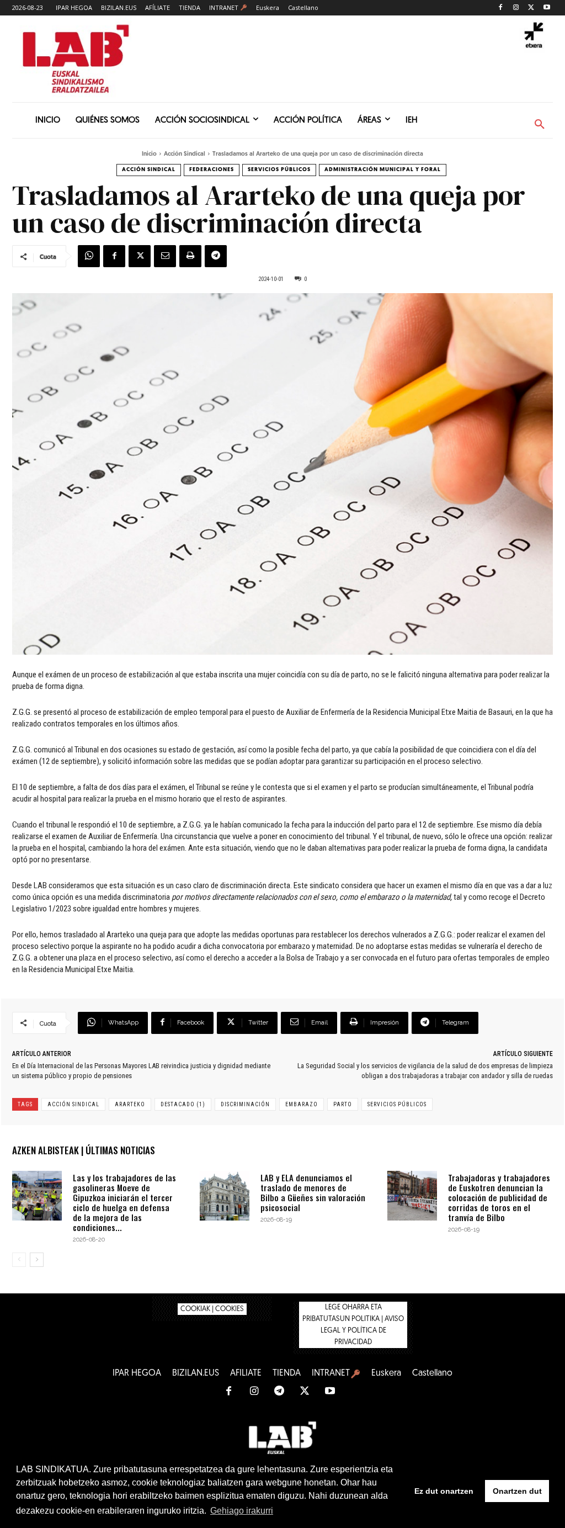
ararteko (130, 1104)
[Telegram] (216, 256)
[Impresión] (190, 256)
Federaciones (211, 170)
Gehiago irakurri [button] (241, 1510)
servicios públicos (397, 1104)
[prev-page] (19, 1260)
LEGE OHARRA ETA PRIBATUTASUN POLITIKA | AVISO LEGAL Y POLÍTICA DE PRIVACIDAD (353, 1325)
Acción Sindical (184, 154)
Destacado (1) (183, 1104)
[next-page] (37, 1260)
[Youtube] (546, 8)
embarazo (301, 1104)
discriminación (245, 1104)
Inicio (149, 154)
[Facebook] (500, 8)
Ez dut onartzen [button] (443, 1491)
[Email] (165, 256)
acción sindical (73, 1104)
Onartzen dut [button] (517, 1491)
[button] (539, 125)
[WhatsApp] (89, 256)
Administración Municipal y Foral (382, 170)
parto (342, 1104)
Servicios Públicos (279, 170)
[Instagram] (516, 8)
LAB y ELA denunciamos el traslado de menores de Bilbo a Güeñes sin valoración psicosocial (312, 1192)
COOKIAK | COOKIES (212, 1309)
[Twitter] (531, 8)
